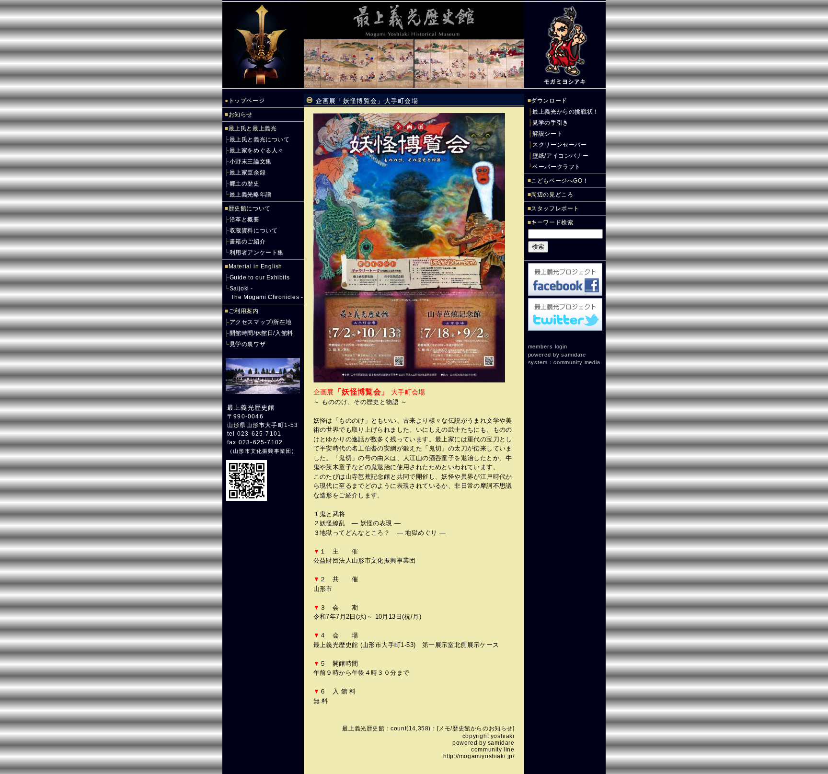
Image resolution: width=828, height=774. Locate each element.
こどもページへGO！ (559, 180)
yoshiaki (503, 736)
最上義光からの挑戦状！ (565, 111)
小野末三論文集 (251, 161)
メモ (444, 728)
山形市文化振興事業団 (262, 451)
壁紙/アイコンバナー (560, 155)
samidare (501, 742)
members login (547, 346)
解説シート (547, 133)
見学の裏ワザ (248, 344)
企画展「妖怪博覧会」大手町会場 (367, 100)
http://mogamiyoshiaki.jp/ (479, 756)
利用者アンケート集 (257, 252)
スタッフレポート (555, 208)
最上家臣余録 (248, 172)
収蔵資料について (254, 230)
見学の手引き (550, 122)
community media (576, 362)
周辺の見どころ (552, 194)
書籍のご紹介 (248, 241)
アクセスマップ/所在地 (261, 322)
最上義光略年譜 (251, 194)
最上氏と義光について (260, 139)
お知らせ (241, 114)
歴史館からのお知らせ (482, 728)
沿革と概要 (245, 219)
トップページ (247, 100)
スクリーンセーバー (559, 144)
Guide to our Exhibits (260, 277)
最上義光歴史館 (251, 407)
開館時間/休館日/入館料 (261, 333)
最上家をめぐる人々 (257, 150)
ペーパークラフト (556, 166)
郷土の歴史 (245, 183)
